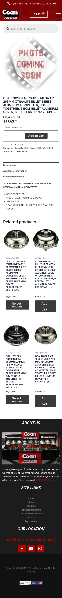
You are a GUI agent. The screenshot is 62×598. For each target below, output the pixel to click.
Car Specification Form (31, 513)
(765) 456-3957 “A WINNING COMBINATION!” (35, 3)
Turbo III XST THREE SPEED (15, 151)
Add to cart (36, 135)
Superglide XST (21, 148)
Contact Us (31, 517)
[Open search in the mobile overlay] (31, 29)
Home (31, 498)
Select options (17, 305)
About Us (31, 506)
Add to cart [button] (44, 306)
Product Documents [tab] (13, 176)
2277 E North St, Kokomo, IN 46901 (31, 540)
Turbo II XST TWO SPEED (41, 148)
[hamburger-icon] (58, 14)
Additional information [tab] (15, 171)
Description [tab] (9, 165)
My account (31, 521)
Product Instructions (31, 509)
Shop (31, 502)
